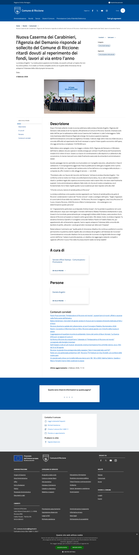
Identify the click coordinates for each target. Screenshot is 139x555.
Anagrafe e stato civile (49, 475)
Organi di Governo (20, 475)
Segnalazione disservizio (49, 512)
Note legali (73, 516)
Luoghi (100, 495)
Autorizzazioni (74, 492)
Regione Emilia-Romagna (22, 2)
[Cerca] (123, 10)
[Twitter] (96, 10)
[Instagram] (106, 10)
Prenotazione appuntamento (51, 509)
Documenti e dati (19, 495)
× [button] (137, 534)
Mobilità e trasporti (48, 492)
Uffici (15, 482)
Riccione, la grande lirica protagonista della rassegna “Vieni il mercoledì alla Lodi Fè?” (80, 350)
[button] (69, 552)
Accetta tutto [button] (62, 547)
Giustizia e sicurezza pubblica (79, 478)
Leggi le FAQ (46, 516)
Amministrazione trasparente (79, 509)
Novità (25, 26)
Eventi (100, 499)
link (88, 543)
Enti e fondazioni (19, 485)
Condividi (101, 37)
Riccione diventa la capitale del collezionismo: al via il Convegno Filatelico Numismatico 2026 (83, 326)
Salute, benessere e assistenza (80, 488)
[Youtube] (101, 10)
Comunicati (33, 26)
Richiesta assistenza (48, 519)
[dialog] (69, 543)
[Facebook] (92, 10)
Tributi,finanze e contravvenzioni (80, 481)
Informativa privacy (76, 512)
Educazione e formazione (78, 475)
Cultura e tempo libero (49, 478)
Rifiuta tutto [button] (77, 547)
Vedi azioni (111, 37)
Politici (16, 488)
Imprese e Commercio (49, 485)
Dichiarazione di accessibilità (79, 519)
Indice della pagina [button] (23, 120)
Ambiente (73, 485)
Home (18, 26)
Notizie (100, 475)
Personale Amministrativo (22, 492)
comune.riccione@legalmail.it (26, 529)
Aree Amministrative (20, 478)
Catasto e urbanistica (49, 488)
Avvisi (100, 482)
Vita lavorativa (46, 482)
